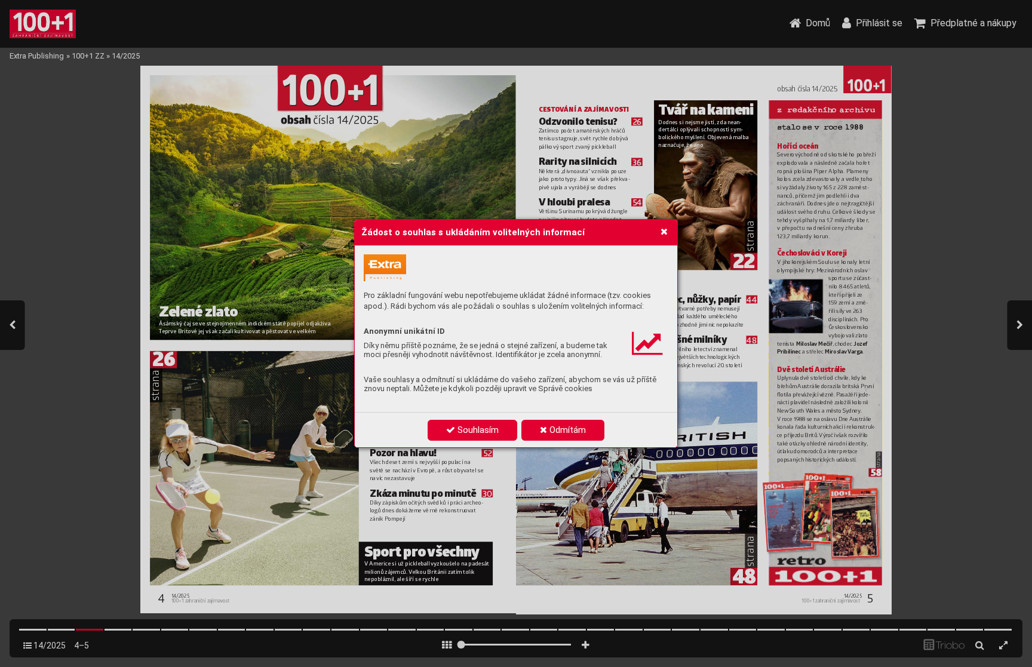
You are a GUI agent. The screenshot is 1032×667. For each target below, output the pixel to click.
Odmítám (566, 430)
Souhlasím (477, 430)
